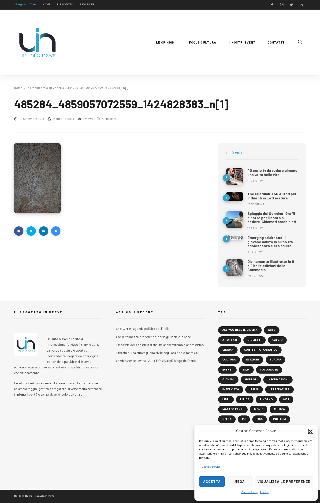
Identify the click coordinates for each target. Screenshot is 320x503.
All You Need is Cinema (239, 330)
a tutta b (229, 340)
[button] (310, 431)
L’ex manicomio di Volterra (45, 88)
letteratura (279, 389)
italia (254, 389)
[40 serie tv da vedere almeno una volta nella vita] (234, 176)
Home (18, 88)
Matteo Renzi (232, 409)
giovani (228, 379)
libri (226, 399)
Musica (279, 409)
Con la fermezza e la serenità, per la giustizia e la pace (153, 337)
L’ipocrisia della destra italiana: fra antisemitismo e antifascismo (160, 345)
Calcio (277, 340)
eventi (227, 369)
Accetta (212, 481)
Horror (251, 379)
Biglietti (254, 340)
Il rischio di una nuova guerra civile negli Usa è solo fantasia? (157, 353)
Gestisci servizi (210, 467)
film (246, 369)
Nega (240, 481)
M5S (286, 399)
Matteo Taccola (63, 119)
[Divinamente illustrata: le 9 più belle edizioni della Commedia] (234, 267)
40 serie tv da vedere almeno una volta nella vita (272, 172)
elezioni (252, 359)
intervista (230, 389)
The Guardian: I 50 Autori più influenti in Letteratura (271, 195)
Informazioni (278, 379)
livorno (266, 399)
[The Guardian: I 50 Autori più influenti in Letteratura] (234, 196)
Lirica (244, 399)
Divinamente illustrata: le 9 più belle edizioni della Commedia (270, 265)
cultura (229, 359)
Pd (244, 419)
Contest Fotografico (260, 350)
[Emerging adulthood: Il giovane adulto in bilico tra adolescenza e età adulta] (234, 237)
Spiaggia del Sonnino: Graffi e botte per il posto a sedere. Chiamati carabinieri (271, 217)
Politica (279, 419)
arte (271, 330)
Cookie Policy (249, 492)
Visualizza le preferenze (283, 481)
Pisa (260, 419)
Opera (226, 419)
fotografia (269, 369)
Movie (258, 409)
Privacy (264, 492)
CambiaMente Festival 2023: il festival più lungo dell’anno (156, 361)
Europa (275, 359)
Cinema (227, 350)
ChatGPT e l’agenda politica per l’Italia (142, 329)
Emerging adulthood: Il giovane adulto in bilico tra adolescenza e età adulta (270, 241)
